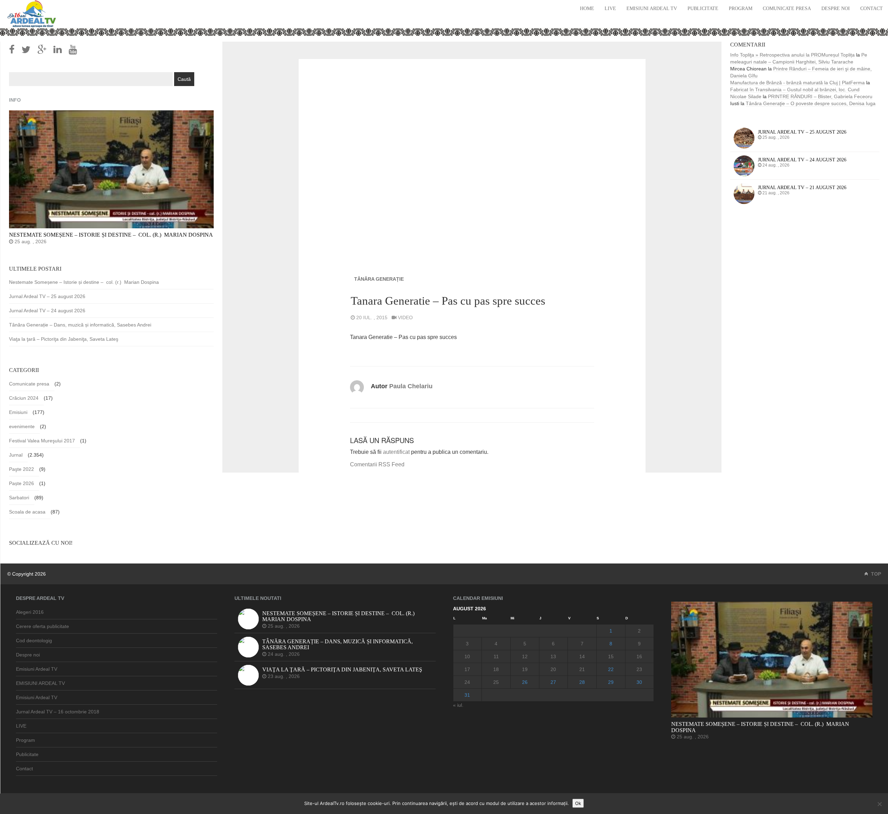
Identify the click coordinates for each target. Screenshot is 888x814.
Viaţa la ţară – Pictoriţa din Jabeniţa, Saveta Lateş (63, 339)
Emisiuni (18, 412)
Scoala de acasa (27, 512)
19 (525, 669)
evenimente (22, 426)
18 (496, 669)
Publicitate (703, 8)
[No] (879, 803)
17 (467, 669)
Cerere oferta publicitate (42, 626)
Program (740, 8)
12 (525, 656)
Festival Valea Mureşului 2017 (42, 440)
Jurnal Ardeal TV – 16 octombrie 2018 (57, 711)
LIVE (610, 8)
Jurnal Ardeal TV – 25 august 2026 (47, 296)
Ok (578, 803)
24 (467, 682)
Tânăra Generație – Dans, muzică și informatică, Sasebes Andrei (80, 325)
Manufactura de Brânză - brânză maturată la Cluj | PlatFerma (797, 82)
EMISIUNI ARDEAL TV (40, 683)
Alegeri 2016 (30, 612)
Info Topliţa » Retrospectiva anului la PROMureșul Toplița (792, 55)
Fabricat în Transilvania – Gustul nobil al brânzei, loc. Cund (795, 89)
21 (582, 669)
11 (496, 656)
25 (496, 682)
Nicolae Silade (745, 96)
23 (639, 669)
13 (553, 656)
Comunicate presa (787, 8)
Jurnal (16, 455)
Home (587, 8)
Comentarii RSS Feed (377, 464)
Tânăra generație (379, 279)
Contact (871, 8)
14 (582, 656)
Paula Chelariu (411, 386)
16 (639, 656)
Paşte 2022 (21, 469)
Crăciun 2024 (24, 398)
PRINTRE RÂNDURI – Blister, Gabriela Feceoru (820, 96)
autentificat (396, 452)
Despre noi (835, 8)
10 (467, 656)
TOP (875, 574)
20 (553, 669)
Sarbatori (19, 497)
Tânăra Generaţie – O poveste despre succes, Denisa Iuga (811, 103)
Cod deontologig (34, 640)
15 (611, 656)
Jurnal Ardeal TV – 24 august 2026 (47, 310)
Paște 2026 (21, 483)
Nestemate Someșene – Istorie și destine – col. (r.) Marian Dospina (84, 282)
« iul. (458, 705)
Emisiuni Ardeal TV (651, 8)
